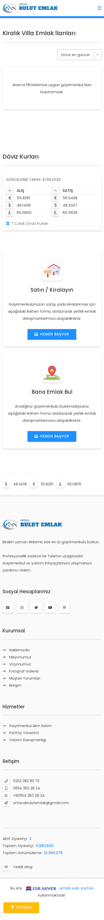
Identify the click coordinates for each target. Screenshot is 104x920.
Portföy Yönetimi (24, 732)
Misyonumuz (20, 657)
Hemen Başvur (54, 334)
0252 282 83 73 (26, 780)
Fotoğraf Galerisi (24, 671)
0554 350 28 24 (26, 788)
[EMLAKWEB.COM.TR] (41, 888)
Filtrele (24, 907)
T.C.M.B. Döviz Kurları (30, 223)
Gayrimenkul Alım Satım (30, 725)
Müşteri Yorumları (24, 678)
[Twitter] (36, 607)
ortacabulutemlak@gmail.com (41, 802)
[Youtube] (50, 607)
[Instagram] (22, 607)
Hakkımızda (19, 650)
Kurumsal (14, 630)
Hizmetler (14, 706)
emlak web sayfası (76, 888)
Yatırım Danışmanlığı (27, 739)
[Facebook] (8, 607)
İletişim (15, 685)
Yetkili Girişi (22, 866)
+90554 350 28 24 (29, 795)
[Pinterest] (64, 607)
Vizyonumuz (20, 664)
